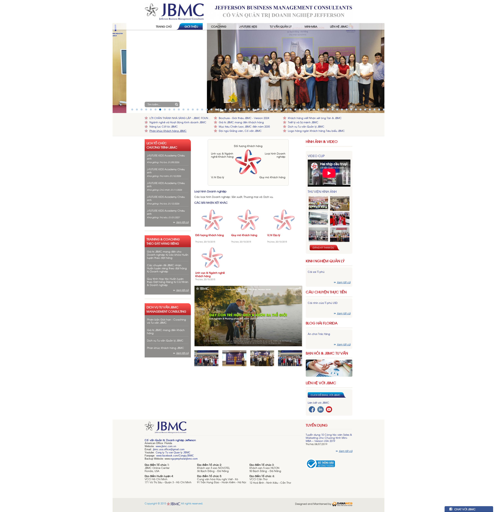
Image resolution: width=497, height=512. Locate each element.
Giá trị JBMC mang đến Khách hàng (241, 122)
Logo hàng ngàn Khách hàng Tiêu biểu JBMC (316, 130)
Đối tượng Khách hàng (248, 146)
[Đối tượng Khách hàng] (212, 219)
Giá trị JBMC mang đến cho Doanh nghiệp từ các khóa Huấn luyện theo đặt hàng (167, 254)
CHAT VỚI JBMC (464, 509)
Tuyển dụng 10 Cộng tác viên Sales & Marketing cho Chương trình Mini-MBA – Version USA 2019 (329, 437)
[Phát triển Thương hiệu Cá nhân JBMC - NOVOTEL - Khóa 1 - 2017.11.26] (318, 219)
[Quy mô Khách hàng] (248, 219)
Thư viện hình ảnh (322, 191)
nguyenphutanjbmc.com (184, 458)
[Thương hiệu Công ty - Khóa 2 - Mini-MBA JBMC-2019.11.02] (318, 234)
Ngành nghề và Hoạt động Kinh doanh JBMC (177, 122)
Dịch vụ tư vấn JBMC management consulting (166, 309)
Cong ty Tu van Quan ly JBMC (173, 452)
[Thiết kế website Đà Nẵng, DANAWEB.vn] (342, 503)
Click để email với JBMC (325, 394)
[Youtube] (329, 409)
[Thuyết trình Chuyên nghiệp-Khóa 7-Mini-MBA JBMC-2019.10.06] (339, 203)
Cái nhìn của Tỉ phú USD (323, 302)
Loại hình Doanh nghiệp (275, 155)
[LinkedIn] (320, 409)
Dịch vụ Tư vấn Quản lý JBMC (306, 126)
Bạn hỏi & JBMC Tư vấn (327, 353)
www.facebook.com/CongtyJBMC (175, 455)
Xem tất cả (182, 222)
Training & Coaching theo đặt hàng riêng (163, 241)
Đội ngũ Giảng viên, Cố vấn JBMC (240, 130)
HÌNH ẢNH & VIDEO (322, 141)
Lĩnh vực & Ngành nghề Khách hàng (222, 155)
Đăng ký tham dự (323, 247)
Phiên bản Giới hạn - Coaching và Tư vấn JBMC (166, 321)
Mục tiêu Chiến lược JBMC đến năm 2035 (244, 126)
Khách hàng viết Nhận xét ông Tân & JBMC (315, 118)
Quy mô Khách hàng (272, 177)
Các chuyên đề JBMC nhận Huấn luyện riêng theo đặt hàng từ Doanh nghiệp (167, 268)
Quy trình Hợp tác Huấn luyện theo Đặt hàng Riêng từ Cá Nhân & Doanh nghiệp (167, 282)
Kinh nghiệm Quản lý (325, 261)
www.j (159, 446)
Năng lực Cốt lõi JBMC (163, 126)
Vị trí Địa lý (217, 177)
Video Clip (316, 156)
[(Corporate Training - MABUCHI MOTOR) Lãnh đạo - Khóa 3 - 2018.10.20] (339, 234)
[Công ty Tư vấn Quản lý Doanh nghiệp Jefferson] (248, 11)
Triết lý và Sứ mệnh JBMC (303, 122)
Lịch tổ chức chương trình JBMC (162, 145)
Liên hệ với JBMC (321, 383)
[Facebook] (312, 409)
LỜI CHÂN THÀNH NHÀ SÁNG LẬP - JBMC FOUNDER (180, 118)
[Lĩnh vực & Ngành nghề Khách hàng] (212, 257)
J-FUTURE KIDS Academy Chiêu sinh (166, 157)
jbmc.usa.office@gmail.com (168, 449)
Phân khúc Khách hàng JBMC (168, 130)
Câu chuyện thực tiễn (326, 292)
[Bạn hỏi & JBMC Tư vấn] (329, 367)
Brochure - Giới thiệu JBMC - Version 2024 (244, 118)
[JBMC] (223, 429)
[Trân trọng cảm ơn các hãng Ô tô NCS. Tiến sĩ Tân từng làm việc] (339, 219)
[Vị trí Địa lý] (284, 219)
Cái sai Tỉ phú (316, 271)
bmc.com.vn (169, 446)
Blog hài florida (321, 323)
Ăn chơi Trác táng (319, 334)
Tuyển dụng (317, 425)
